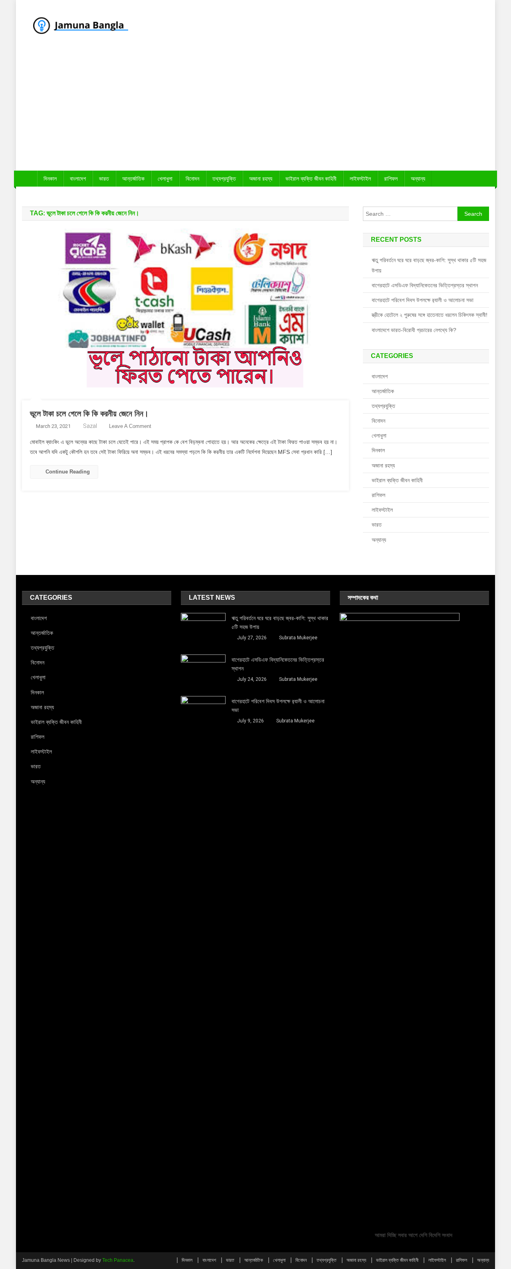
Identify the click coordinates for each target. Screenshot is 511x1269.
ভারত (104, 178)
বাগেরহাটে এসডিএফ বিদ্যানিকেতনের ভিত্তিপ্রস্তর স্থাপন (425, 285)
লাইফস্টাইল (360, 178)
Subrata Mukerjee (298, 637)
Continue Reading (68, 472)
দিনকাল (50, 178)
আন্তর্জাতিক (133, 178)
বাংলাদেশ (78, 178)
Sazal (90, 426)
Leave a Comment (130, 426)
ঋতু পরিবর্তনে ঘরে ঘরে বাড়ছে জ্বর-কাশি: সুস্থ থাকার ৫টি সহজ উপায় (429, 265)
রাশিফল (391, 178)
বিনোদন (192, 178)
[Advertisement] (255, 111)
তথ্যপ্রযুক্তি (224, 178)
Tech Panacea (117, 1260)
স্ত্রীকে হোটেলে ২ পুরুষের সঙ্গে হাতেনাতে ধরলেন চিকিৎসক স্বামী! (429, 315)
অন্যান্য (418, 178)
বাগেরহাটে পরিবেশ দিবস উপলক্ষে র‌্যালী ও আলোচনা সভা (422, 300)
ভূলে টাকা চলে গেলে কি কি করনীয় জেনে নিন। (89, 413)
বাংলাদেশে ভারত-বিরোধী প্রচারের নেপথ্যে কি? (414, 330)
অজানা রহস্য (260, 178)
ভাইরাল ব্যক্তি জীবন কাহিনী (311, 178)
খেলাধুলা (165, 178)
